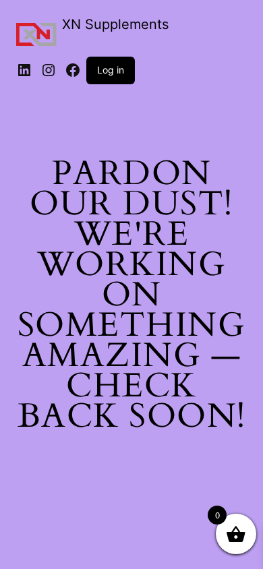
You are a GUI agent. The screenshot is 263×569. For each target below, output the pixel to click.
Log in (110, 70)
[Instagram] (48, 70)
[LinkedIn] (24, 70)
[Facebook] (73, 70)
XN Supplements (115, 24)
